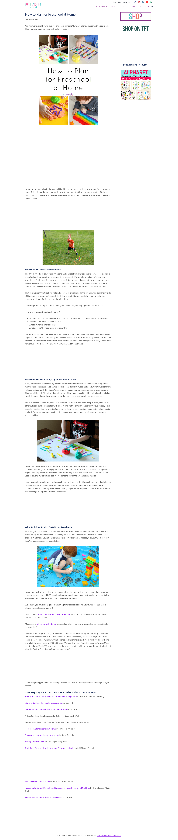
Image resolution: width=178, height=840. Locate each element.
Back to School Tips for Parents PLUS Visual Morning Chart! (51, 696)
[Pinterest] (139, 2)
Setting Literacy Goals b (35, 741)
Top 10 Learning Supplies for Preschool (54, 614)
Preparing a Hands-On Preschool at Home (43, 797)
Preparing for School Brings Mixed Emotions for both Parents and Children (57, 788)
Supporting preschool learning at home (42, 735)
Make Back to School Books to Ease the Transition (46, 709)
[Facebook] (135, 2)
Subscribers (144, 7)
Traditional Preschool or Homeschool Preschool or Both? (49, 748)
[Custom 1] (151, 2)
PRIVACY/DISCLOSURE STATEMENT (109, 836)
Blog (119, 2)
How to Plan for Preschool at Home (40, 729)
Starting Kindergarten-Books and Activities (44, 703)
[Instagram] (143, 2)
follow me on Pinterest (46, 624)
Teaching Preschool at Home (37, 781)
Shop (114, 2)
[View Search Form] (152, 7)
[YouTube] (147, 2)
